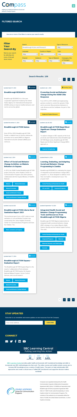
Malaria (8, 183)
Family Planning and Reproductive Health (53, 183)
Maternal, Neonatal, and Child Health (52, 243)
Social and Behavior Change (13, 192)
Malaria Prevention (11, 188)
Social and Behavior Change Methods (16, 197)
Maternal (61, 239)
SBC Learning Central (14, 363)
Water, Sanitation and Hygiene (14, 229)
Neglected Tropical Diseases (50, 114)
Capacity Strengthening (48, 149)
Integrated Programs (60, 188)
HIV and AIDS (45, 188)
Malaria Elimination (20, 183)
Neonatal (44, 248)
